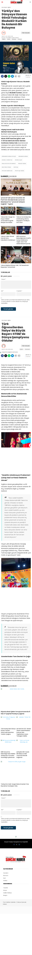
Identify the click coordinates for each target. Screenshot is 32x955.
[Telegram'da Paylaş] (12, 76)
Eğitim (3, 39)
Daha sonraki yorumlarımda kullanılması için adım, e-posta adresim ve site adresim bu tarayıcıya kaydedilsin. (15, 301)
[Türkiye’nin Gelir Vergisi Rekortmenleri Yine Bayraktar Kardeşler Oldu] (16, 771)
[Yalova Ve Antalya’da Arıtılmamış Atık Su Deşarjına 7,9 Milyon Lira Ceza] (23, 211)
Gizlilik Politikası (7, 893)
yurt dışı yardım (20, 170)
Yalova (19, 39)
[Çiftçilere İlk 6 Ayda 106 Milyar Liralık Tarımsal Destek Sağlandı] (23, 745)
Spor (4, 878)
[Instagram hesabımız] (19, 845)
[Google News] (28, 77)
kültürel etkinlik (7, 167)
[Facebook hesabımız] (14, 845)
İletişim (5, 895)
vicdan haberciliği (7, 170)
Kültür (8, 39)
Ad (2, 291)
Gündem (27, 349)
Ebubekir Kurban (23, 156)
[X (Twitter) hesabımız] (16, 845)
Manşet (14, 39)
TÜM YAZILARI (26, 33)
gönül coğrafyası (7, 160)
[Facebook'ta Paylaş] (2, 76)
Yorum (3, 279)
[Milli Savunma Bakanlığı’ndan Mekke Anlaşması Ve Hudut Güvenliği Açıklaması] (8, 745)
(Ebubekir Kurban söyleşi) (9, 156)
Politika (5, 880)
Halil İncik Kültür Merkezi (9, 163)
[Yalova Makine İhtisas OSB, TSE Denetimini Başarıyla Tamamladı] (16, 254)
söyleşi (16, 167)
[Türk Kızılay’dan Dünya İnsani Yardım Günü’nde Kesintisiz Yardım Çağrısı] (8, 721)
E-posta (19, 291)
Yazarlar (5, 888)
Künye (5, 890)
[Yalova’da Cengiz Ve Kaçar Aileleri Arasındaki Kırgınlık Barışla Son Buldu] (8, 211)
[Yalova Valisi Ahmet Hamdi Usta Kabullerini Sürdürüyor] (8, 230)
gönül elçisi (19, 160)
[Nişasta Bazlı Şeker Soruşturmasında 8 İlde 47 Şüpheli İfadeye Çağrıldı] (16, 698)
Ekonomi (5, 875)
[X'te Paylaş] (5, 76)
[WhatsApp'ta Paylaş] (9, 76)
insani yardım (22, 163)
